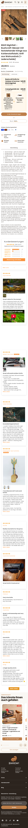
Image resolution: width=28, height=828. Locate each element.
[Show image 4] (17, 38)
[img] (6, 273)
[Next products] (25, 745)
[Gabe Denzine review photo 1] (14, 414)
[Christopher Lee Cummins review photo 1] (14, 470)
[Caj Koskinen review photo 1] (14, 286)
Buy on (11, 121)
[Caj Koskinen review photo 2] (4, 295)
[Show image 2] (10, 38)
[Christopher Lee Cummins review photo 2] (4, 487)
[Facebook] (2, 820)
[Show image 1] (6, 38)
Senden (14, 807)
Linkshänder (14, 74)
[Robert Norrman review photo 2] (4, 369)
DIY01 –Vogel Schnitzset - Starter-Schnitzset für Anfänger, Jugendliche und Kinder (11, 730)
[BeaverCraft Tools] (6, 2)
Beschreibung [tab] (14, 147)
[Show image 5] (21, 38)
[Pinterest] (13, 820)
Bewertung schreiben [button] (14, 259)
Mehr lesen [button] (6, 391)
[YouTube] (17, 820)
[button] (15, 2)
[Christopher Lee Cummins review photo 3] (8, 487)
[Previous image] (2, 39)
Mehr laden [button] (14, 688)
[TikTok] (10, 820)
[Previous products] (21, 745)
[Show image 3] (14, 38)
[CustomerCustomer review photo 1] (14, 570)
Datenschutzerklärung (6, 812)
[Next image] (26, 39)
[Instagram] (6, 820)
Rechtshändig (5, 74)
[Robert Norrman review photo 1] (14, 362)
